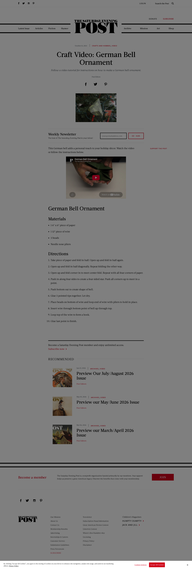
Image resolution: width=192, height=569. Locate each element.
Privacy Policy (14, 566)
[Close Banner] (187, 565)
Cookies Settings (140, 565)
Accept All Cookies (157, 565)
